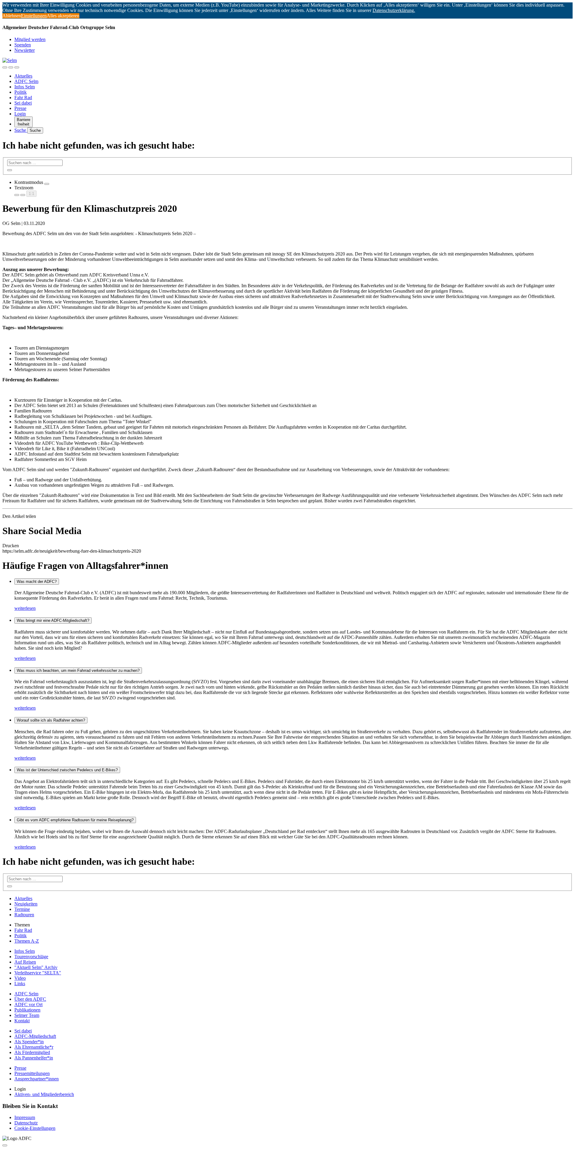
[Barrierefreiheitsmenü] (4, 67)
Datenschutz (26, 1122)
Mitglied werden (30, 39)
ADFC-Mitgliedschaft (35, 1036)
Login (20, 113)
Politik (20, 92)
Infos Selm (24, 86)
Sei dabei (23, 102)
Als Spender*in (29, 1041)
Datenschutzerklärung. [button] (394, 10)
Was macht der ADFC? (37, 581)
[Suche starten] (9, 170)
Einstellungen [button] (34, 15)
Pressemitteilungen (32, 1073)
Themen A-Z (26, 941)
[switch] (46, 184)
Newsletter (24, 50)
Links (19, 983)
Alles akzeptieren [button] (63, 15)
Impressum (24, 1117)
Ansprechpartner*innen (36, 1078)
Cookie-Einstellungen (34, 1128)
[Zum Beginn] (4, 1145)
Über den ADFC (30, 999)
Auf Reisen (25, 961)
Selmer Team (26, 1015)
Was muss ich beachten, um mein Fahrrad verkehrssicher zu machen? (78, 670)
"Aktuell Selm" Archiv (36, 967)
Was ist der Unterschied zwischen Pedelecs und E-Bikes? (67, 770)
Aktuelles (23, 75)
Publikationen (27, 1009)
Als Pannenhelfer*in (33, 1057)
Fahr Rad (23, 97)
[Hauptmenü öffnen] (16, 67)
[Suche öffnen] (10, 67)
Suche (20, 130)
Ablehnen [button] (11, 15)
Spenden (22, 44)
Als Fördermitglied (32, 1052)
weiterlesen (25, 608)
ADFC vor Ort (28, 1004)
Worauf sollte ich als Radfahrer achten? (51, 720)
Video (20, 978)
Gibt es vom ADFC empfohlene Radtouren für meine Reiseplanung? (75, 820)
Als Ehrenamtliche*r (33, 1047)
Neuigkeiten (25, 903)
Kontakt (22, 1020)
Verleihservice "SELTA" (37, 972)
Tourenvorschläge (31, 956)
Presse (20, 108)
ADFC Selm (26, 81)
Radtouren (24, 914)
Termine (22, 909)
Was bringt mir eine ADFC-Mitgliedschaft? (53, 620)
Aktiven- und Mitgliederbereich (44, 1094)
